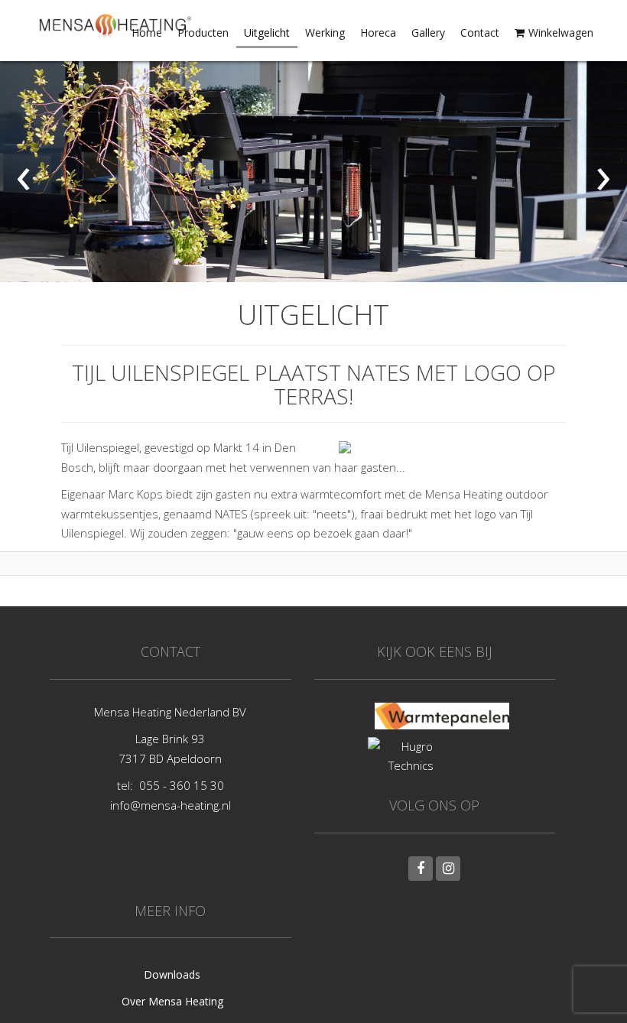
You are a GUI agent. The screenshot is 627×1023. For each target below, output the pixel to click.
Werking (325, 32)
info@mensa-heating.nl (170, 805)
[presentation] (23, 172)
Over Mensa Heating (172, 1001)
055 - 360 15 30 (181, 785)
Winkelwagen (560, 32)
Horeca (378, 32)
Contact (479, 32)
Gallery (428, 32)
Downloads (172, 974)
